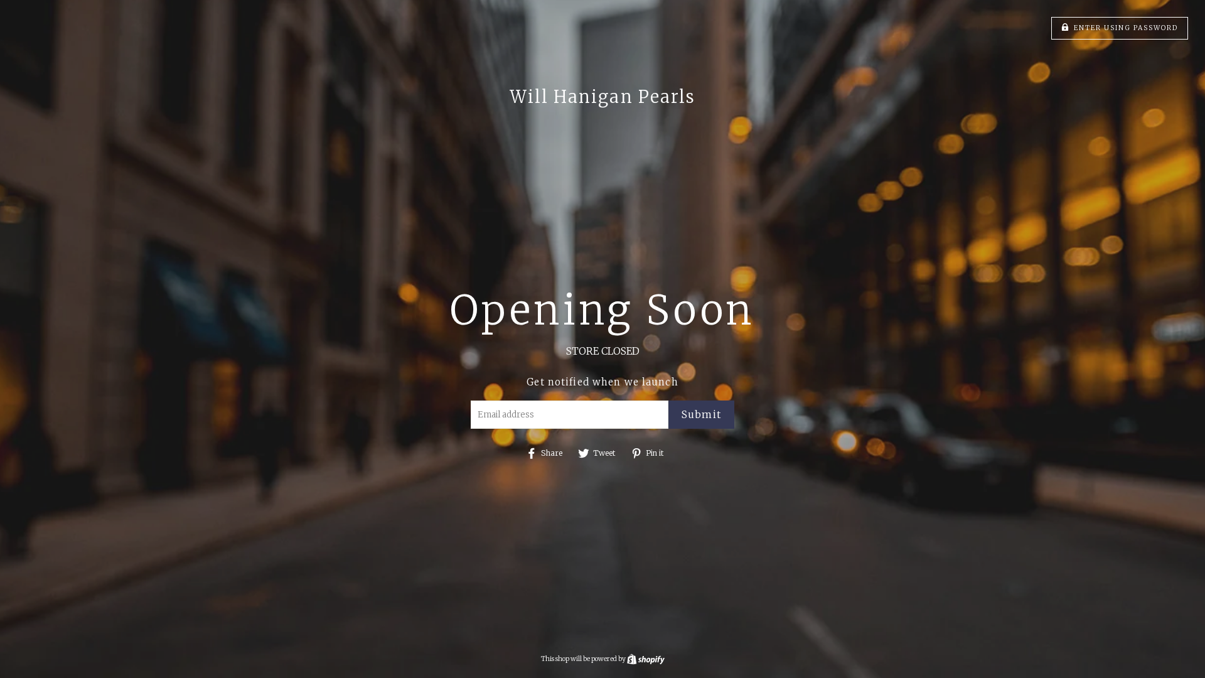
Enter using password (1126, 28)
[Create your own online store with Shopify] (646, 659)
